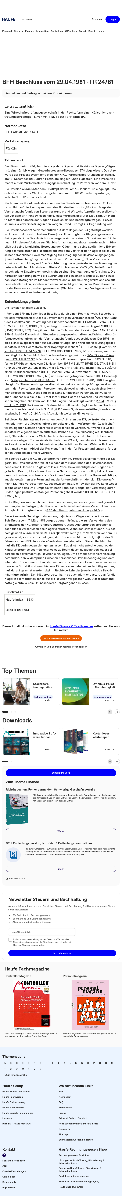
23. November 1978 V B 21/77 (63, 363)
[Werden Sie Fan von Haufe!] (4, 1155)
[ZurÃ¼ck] (110, 712)
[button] (112, 19)
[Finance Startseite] (9, 19)
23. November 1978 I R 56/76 (90, 372)
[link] (7, 31)
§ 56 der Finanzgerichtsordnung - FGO (73, 510)
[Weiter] (117, 711)
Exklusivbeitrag (42, 696)
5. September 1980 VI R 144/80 (32, 380)
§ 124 (100, 401)
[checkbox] (10, 940)
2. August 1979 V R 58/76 (45, 368)
